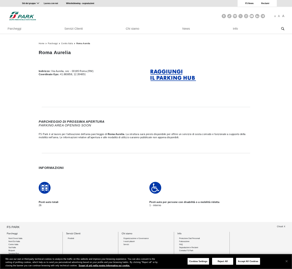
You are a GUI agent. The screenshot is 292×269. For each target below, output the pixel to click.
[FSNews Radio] (224, 16)
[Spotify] (235, 16)
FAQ (181, 244)
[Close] (286, 261)
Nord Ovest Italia (15, 238)
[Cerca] (282, 29)
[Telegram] (263, 16)
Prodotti (71, 238)
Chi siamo (132, 28)
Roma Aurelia (83, 43)
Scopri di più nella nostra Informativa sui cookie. (104, 265)
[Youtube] (252, 16)
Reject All (223, 261)
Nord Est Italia (14, 241)
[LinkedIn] (257, 16)
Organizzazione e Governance (136, 238)
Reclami (265, 3)
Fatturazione (184, 241)
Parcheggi (14, 28)
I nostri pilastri (129, 241)
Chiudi (280, 226)
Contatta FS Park (186, 250)
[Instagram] (246, 16)
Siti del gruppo (29, 3)
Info (235, 28)
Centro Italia (67, 43)
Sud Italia (12, 247)
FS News (249, 3)
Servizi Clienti (73, 28)
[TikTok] (229, 16)
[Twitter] (240, 16)
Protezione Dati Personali (189, 238)
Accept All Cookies (248, 261)
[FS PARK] (23, 16)
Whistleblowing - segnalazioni (80, 3)
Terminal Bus (13, 253)
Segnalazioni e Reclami (188, 247)
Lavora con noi (51, 3)
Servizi (126, 244)
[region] (146, 261)
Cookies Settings (198, 261)
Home (41, 43)
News (186, 28)
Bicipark (11, 250)
